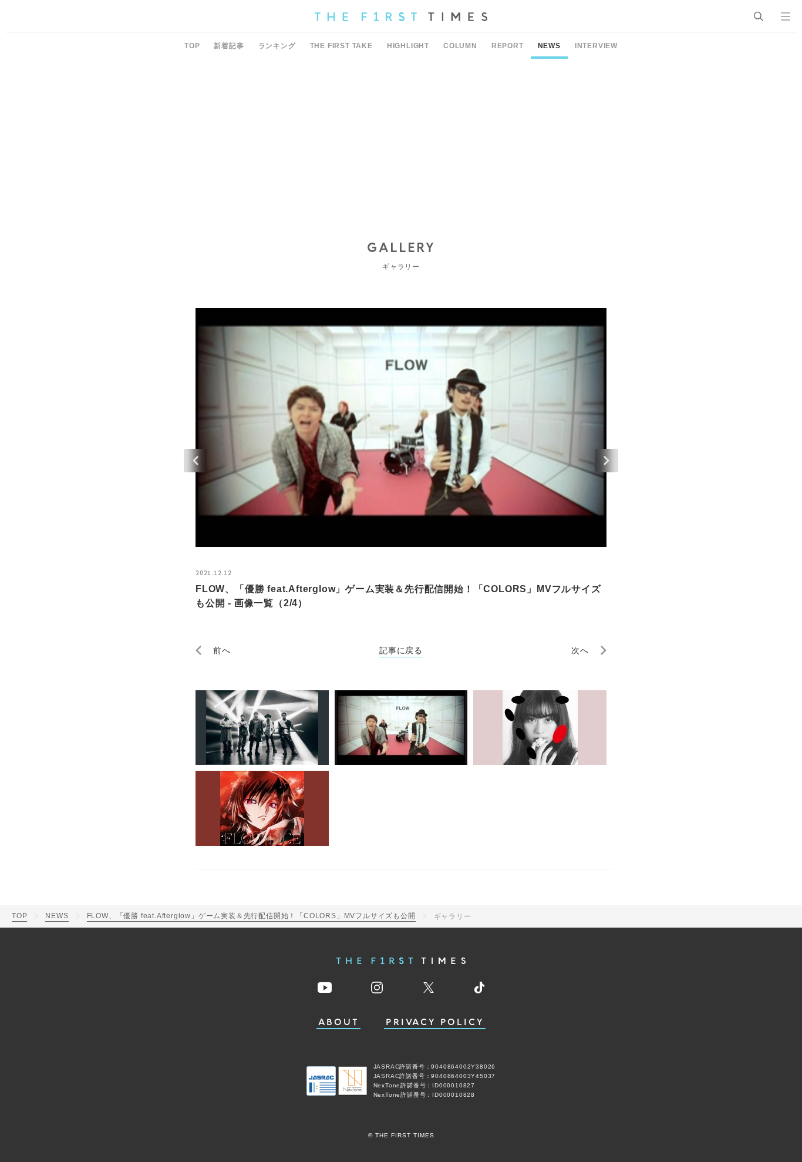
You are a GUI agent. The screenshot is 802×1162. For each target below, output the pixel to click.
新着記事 (229, 46)
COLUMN (460, 46)
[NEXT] (606, 460)
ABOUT (338, 1022)
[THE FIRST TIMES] (401, 16)
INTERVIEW (596, 46)
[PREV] (195, 460)
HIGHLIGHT (408, 46)
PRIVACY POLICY (435, 1022)
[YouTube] (325, 987)
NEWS (549, 46)
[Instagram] (377, 987)
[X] (428, 987)
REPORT (507, 46)
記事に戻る (401, 650)
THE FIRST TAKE (341, 46)
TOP (192, 46)
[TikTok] (479, 987)
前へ (222, 650)
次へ (580, 650)
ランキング (277, 46)
